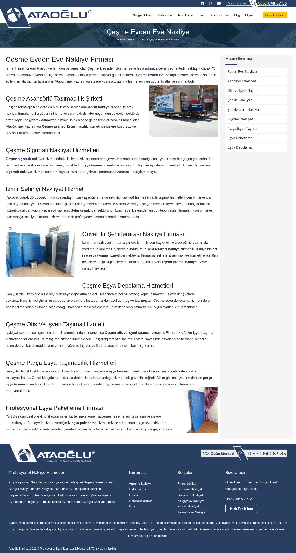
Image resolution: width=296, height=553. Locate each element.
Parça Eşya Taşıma (242, 128)
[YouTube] (219, 3)
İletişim (134, 506)
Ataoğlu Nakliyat (141, 483)
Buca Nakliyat (187, 483)
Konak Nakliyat (188, 506)
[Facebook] (202, 3)
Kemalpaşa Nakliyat (191, 512)
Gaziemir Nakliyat (190, 495)
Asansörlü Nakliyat (241, 81)
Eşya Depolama (239, 147)
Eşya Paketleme (239, 138)
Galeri (133, 495)
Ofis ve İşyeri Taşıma (243, 90)
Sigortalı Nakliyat (240, 119)
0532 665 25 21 (239, 499)
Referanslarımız (140, 501)
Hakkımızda (137, 489)
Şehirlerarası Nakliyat (243, 109)
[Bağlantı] (256, 3)
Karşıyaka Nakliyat (190, 501)
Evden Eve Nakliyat (242, 72)
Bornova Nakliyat (189, 489)
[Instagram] (210, 4)
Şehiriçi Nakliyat (239, 100)
